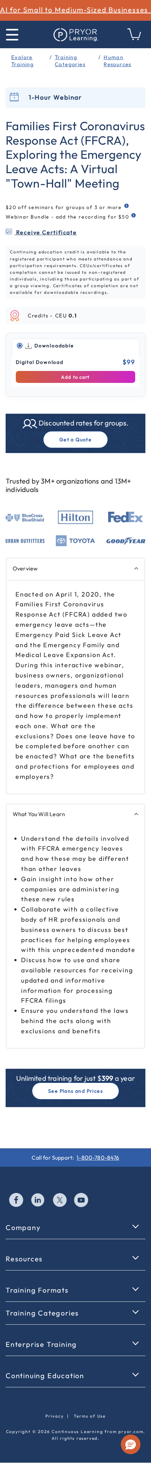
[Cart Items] (134, 38)
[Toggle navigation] (12, 34)
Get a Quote (75, 439)
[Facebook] (16, 1201)
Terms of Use (90, 1416)
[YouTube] (81, 1201)
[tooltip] (127, 206)
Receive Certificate (45, 232)
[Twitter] (60, 1201)
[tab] (75, 346)
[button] (130, 1444)
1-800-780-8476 (98, 1157)
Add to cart (75, 377)
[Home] (75, 34)
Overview (25, 568)
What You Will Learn (39, 814)
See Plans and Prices (75, 1091)
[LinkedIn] (38, 1201)
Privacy (54, 1416)
